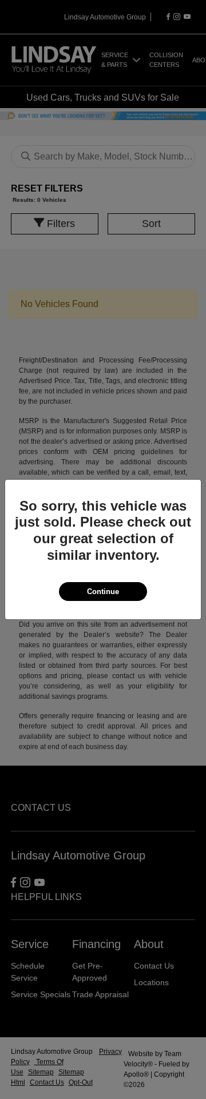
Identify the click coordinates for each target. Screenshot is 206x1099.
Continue (103, 591)
